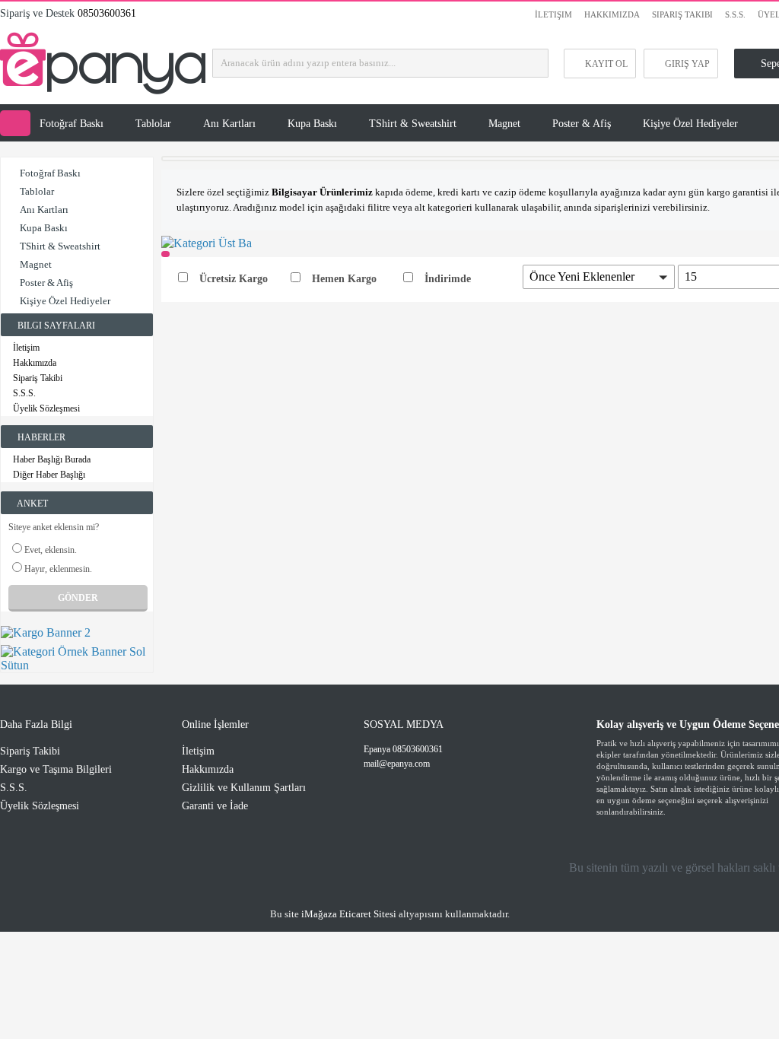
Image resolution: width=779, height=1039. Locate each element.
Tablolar (153, 123)
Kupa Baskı (312, 123)
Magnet (504, 123)
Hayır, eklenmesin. (58, 569)
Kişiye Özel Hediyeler (690, 123)
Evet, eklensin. (50, 550)
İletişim (553, 14)
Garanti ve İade (215, 806)
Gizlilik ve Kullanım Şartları (244, 787)
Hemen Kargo (344, 278)
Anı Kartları (229, 123)
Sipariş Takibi (682, 14)
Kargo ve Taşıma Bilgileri (56, 769)
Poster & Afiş (581, 123)
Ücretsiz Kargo (233, 278)
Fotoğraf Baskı (71, 123)
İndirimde (447, 278)
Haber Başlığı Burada (52, 459)
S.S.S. (735, 14)
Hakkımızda (612, 14)
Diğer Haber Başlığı (49, 474)
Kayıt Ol (606, 64)
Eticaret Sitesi (348, 914)
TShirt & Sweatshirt (412, 123)
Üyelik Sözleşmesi (46, 408)
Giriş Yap (687, 64)
